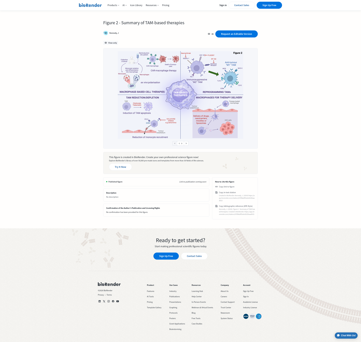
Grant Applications (177, 323)
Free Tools (196, 318)
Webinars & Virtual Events (202, 307)
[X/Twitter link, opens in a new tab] (104, 301)
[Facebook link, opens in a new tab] (113, 301)
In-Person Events (199, 302)
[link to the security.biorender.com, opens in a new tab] (246, 316)
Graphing (173, 307)
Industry (173, 291)
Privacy (101, 295)
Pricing (165, 5)
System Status (227, 318)
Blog (193, 313)
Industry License (250, 307)
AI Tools (150, 296)
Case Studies (197, 323)
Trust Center (226, 307)
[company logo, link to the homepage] (90, 5)
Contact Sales (241, 5)
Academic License (250, 302)
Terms (109, 295)
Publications (174, 296)
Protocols (173, 313)
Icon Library (136, 5)
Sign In (246, 296)
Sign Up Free (269, 5)
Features (150, 291)
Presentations (175, 302)
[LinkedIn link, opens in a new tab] (99, 301)
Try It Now (120, 166)
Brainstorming (175, 329)
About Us (224, 291)
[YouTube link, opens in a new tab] (117, 301)
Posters (172, 318)
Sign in (223, 5)
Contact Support (228, 302)
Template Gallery (154, 307)
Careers (224, 296)
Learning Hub (197, 291)
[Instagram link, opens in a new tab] (108, 301)
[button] (113, 5)
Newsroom (225, 313)
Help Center (197, 296)
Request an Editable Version (236, 33)
